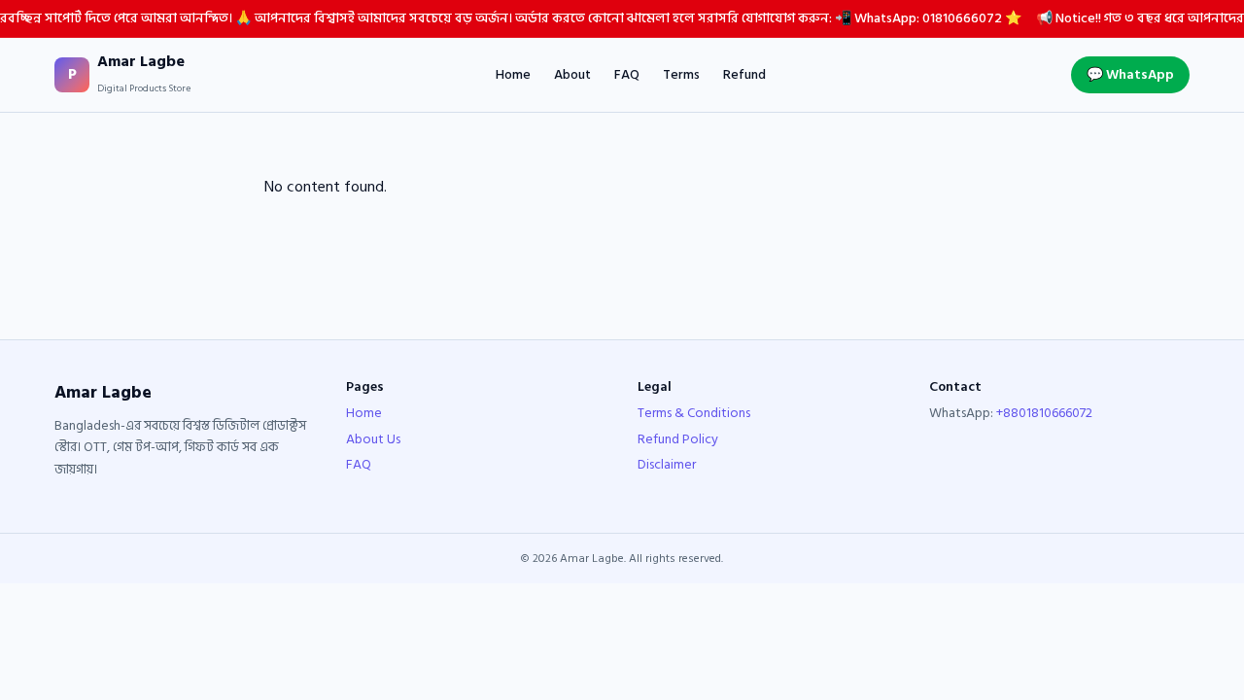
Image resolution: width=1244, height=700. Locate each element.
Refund (744, 75)
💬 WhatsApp (1130, 74)
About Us (373, 439)
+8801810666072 (1044, 413)
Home (513, 75)
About (572, 75)
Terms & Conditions (694, 413)
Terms (681, 75)
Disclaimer (667, 464)
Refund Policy (678, 439)
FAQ (626, 75)
